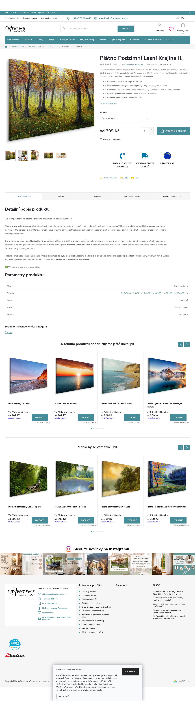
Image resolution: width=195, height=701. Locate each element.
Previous (180, 344)
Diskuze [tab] (97, 196)
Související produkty (133, 196)
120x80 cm (126, 293)
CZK (182, 18)
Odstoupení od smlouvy (91, 603)
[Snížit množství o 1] (151, 133)
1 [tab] (91, 428)
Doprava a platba (30, 18)
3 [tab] (96, 428)
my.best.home (48, 613)
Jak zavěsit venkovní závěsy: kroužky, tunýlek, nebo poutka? (168, 599)
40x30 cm (160, 293)
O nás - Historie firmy (91, 624)
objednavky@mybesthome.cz (54, 594)
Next (187, 344)
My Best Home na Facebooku (54, 608)
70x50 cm (149, 293)
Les (10, 332)
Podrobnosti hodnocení (134, 64)
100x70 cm (182, 293)
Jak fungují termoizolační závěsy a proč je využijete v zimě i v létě (169, 617)
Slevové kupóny (88, 628)
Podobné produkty (170, 196)
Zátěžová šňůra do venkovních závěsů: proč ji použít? (169, 605)
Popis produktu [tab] (24, 196)
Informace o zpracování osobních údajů (95, 615)
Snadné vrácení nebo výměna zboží (96, 607)
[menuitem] (14, 40)
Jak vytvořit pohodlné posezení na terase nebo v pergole (167, 611)
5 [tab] (101, 428)
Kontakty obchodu (12, 18)
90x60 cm (138, 293)
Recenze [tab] (60, 196)
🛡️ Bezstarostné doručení (92, 632)
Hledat (126, 28)
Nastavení (63, 696)
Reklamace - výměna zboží (93, 611)
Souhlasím (130, 671)
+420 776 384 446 (50, 599)
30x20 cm (171, 293)
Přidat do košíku (175, 131)
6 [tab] (103, 428)
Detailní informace (107, 103)
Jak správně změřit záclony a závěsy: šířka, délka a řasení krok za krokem (168, 592)
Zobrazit (39, 417)
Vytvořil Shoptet (184, 681)
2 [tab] (94, 428)
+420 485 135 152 (50, 603)
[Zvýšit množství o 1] (151, 129)
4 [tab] (98, 428)
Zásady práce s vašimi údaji (93, 620)
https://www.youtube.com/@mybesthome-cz (56, 618)
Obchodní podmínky (49, 18)
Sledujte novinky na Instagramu (101, 549)
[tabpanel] (28, 388)
